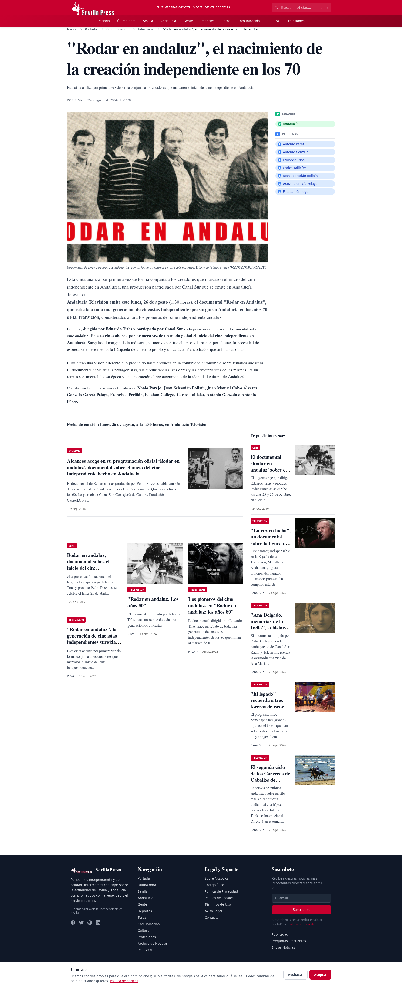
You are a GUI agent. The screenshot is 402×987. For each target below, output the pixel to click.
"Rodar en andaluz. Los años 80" (152, 602)
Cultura (273, 21)
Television (145, 29)
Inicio (71, 29)
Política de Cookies (219, 898)
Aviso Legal (213, 911)
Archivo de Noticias (153, 943)
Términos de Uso (218, 904)
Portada (104, 21)
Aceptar (320, 974)
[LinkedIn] (98, 922)
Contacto (211, 917)
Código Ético (214, 885)
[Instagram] (89, 922)
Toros (226, 21)
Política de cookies (124, 981)
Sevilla (148, 21)
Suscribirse (301, 909)
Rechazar (295, 974)
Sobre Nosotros (217, 878)
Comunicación (249, 21)
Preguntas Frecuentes (289, 941)
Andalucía (168, 21)
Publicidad (280, 934)
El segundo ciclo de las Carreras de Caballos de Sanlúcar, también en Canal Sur (270, 779)
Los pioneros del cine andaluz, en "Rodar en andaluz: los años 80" (212, 605)
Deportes (207, 21)
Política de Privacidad (221, 891)
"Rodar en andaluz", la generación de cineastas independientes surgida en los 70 (92, 638)
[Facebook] (73, 922)
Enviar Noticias (283, 947)
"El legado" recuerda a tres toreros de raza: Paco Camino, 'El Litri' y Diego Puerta (269, 710)
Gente (188, 21)
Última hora (126, 21)
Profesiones (295, 21)
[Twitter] (81, 922)
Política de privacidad (302, 924)
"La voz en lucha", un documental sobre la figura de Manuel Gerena (271, 539)
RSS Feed (145, 950)
